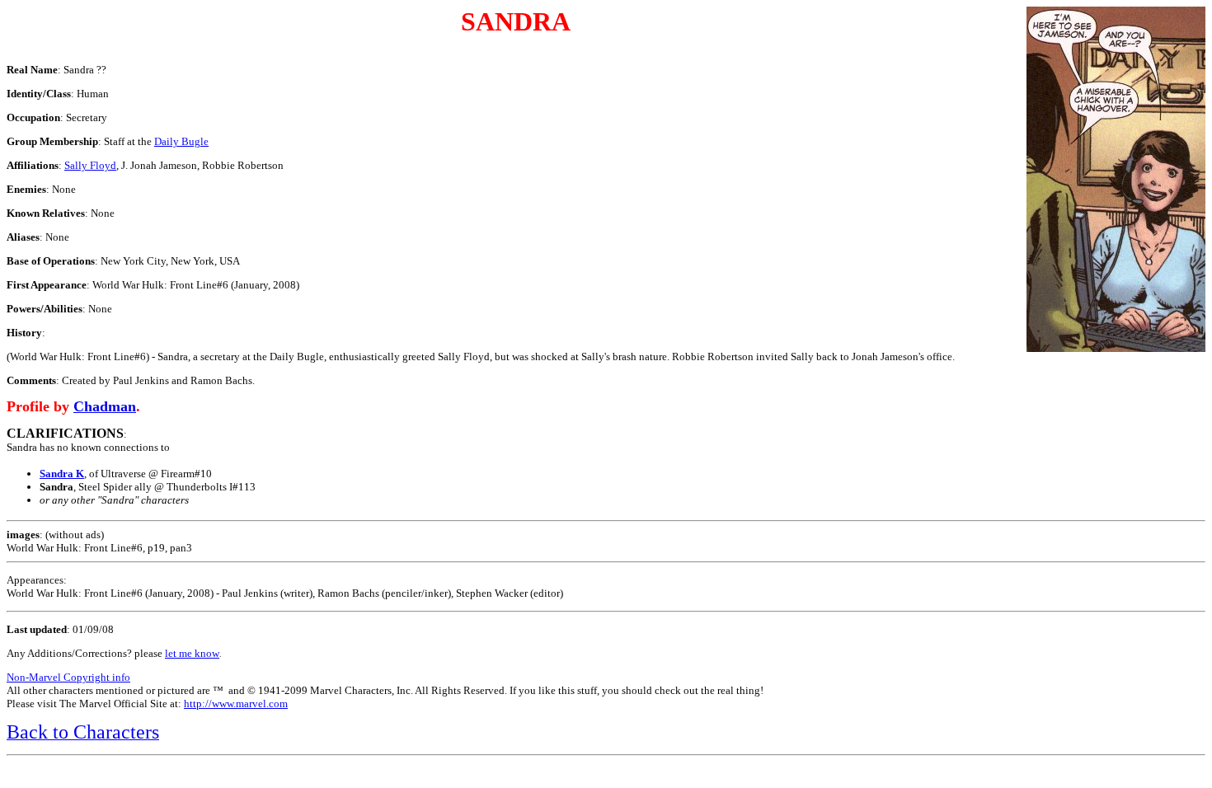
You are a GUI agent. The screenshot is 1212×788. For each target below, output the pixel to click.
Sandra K (62, 473)
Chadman (104, 406)
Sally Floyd (90, 165)
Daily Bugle (181, 141)
